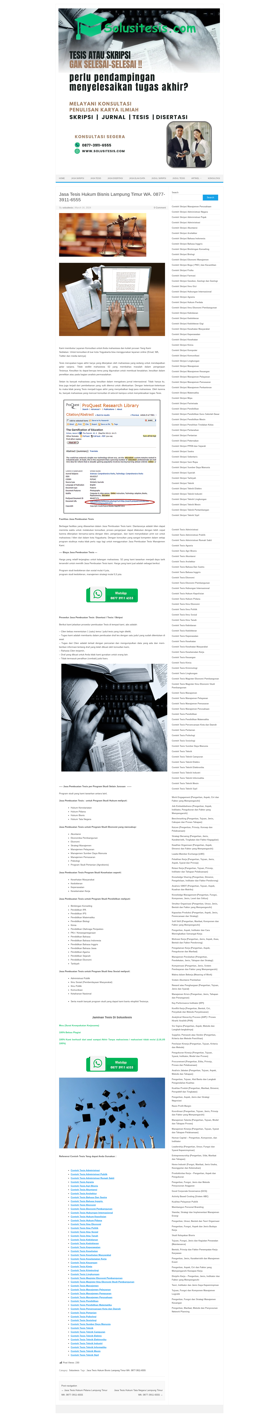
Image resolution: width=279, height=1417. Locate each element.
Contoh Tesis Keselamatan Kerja (89, 1259)
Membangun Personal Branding (188, 1207)
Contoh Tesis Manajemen (85, 1285)
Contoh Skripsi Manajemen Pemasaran (191, 382)
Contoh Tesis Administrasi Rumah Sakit (92, 1178)
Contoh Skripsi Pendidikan (185, 409)
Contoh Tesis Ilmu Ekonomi (86, 1224)
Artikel (195, 178)
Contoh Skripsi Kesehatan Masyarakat (191, 329)
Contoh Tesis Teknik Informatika (88, 1347)
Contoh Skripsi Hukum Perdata (187, 302)
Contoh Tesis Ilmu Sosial (84, 1232)
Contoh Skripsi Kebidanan (185, 313)
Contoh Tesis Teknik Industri (87, 1343)
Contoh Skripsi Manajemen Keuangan (191, 371)
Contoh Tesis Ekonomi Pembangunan (91, 1208)
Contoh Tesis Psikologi (83, 1316)
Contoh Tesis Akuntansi (84, 1189)
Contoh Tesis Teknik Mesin (86, 1351)
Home (62, 178)
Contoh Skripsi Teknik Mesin (186, 504)
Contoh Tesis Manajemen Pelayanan (91, 1289)
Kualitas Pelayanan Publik (185, 1202)
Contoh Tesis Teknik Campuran (88, 1332)
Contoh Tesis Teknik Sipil (85, 1355)
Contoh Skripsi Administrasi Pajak (189, 217)
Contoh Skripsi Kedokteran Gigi (188, 323)
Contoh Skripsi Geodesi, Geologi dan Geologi (195, 281)
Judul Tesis (178, 178)
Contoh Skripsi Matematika (185, 393)
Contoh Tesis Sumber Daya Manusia (91, 1324)
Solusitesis (74, 1370)
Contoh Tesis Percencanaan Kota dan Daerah (96, 1308)
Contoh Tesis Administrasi (85, 1170)
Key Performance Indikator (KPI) (188, 1003)
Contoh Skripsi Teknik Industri (187, 494)
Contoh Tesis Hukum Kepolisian (88, 1216)
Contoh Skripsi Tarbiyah (184, 478)
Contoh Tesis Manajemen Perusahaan (91, 1297)
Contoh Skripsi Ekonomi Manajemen (190, 259)
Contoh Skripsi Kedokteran (185, 318)
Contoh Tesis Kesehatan (84, 1251)
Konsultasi (214, 178)
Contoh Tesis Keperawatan (85, 1247)
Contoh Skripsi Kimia (182, 345)
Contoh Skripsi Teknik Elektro (187, 488)
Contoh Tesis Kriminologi (85, 1270)
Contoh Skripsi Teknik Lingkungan (189, 499)
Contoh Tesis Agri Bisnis (84, 1186)
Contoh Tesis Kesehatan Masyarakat (91, 1255)
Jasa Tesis (95, 178)
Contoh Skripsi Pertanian (184, 435)
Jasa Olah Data (137, 178)
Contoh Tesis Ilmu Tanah (84, 1235)
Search (175, 192)
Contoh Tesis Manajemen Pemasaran (91, 1293)
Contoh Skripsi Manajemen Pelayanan (191, 377)
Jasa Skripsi (77, 178)
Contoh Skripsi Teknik (183, 483)
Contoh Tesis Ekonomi (83, 1205)
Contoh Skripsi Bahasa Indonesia (188, 238)
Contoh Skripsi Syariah (183, 473)
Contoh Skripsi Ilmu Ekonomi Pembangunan (194, 307)
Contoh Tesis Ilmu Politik (84, 1228)
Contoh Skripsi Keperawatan (186, 334)
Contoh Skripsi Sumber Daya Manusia (191, 467)
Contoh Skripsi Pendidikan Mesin (188, 419)
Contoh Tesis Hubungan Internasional (92, 1212)
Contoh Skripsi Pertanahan (185, 430)
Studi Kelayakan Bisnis (183, 1235)
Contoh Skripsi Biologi (183, 254)
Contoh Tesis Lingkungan (85, 1274)
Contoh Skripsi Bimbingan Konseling (190, 249)
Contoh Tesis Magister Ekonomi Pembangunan (97, 1278)
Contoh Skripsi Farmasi (184, 275)
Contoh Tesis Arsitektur (84, 1193)
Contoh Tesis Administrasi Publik (89, 1174)
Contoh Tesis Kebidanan (84, 1239)
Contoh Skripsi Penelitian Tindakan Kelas (192, 425)
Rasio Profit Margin (181, 1106)
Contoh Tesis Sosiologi (84, 1320)
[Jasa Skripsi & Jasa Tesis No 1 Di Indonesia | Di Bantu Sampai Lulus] (139, 169)
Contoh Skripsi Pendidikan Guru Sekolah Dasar (195, 414)
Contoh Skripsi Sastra (183, 451)
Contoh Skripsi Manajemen (185, 366)
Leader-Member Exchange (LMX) (188, 854)
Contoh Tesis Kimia (81, 1266)
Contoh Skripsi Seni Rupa (185, 462)
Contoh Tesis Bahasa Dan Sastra (89, 1197)
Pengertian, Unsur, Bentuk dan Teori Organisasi (195, 1221)
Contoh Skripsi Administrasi (186, 222)
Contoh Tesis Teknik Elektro (86, 1335)
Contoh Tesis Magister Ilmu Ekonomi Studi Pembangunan (102, 1282)
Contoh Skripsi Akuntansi (184, 228)
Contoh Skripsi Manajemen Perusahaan (191, 206)
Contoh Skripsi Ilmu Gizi (184, 286)
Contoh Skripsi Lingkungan (185, 361)
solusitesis (67, 207)
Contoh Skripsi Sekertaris (184, 457)
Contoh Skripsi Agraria (183, 297)
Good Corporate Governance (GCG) (189, 1191)
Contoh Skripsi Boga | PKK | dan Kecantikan (194, 265)
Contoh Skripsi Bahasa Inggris (187, 244)
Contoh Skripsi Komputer (184, 350)
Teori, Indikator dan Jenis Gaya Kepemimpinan (195, 1285)
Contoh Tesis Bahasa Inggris (87, 1201)
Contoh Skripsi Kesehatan (185, 339)
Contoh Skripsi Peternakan (185, 441)
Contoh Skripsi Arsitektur (184, 233)
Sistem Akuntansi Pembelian (186, 980)
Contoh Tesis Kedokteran (85, 1243)
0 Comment (160, 207)
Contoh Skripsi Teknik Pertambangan (190, 510)
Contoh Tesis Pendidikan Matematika (91, 1305)
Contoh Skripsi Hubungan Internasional (192, 291)
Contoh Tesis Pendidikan (84, 1301)
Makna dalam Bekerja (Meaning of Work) (192, 974)
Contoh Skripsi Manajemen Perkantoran (192, 387)
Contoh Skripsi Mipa (182, 398)
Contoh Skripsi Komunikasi (185, 355)
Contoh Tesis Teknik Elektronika (88, 1339)
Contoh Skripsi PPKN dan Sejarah (189, 446)
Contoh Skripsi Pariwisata (185, 403)
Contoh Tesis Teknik (82, 1328)
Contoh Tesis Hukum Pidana (86, 1220)
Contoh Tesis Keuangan (84, 1262)
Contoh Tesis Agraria (82, 1182)
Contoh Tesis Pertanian (84, 1312)
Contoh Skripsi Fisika (182, 270)
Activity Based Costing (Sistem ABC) (190, 1196)
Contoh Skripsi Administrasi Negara (190, 212)
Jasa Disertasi (115, 178)
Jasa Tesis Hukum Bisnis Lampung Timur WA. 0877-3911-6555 (116, 1370)
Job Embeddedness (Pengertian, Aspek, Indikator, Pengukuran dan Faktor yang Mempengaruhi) (192, 809)
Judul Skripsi (158, 178)
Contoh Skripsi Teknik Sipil (185, 515)
